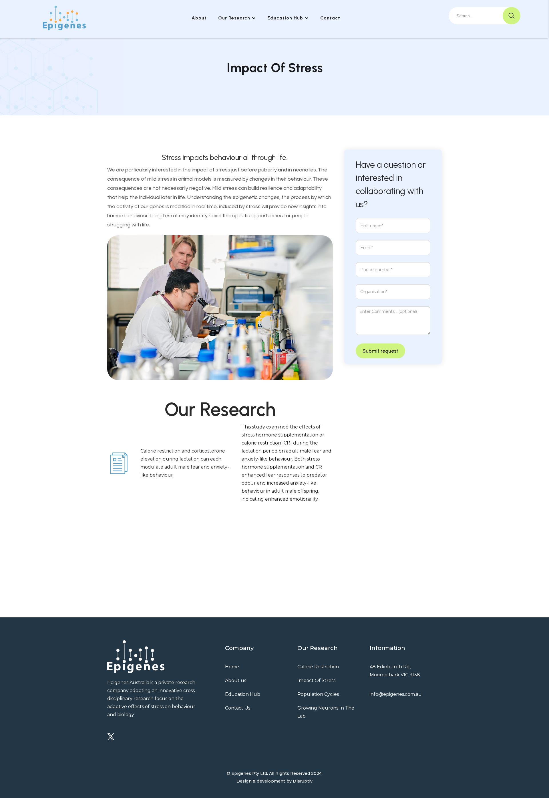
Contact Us (237, 708)
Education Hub (242, 694)
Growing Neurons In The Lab (325, 712)
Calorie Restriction (318, 666)
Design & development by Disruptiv (274, 781)
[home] (64, 18)
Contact (330, 18)
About (199, 18)
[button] (237, 18)
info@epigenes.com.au (396, 694)
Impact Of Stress (316, 680)
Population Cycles (318, 694)
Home (232, 666)
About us (235, 680)
